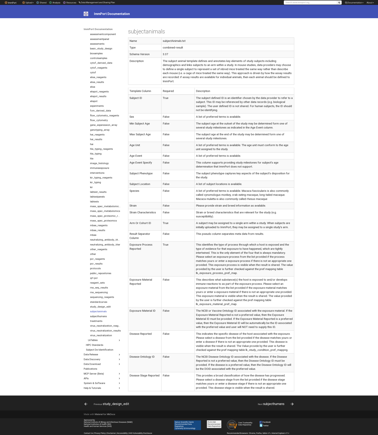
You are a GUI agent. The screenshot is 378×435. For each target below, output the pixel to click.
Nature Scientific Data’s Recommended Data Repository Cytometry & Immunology (185, 425)
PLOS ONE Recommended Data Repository (214, 424)
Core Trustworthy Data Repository (245, 424)
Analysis (56, 2)
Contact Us (88, 433)
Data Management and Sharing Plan (98, 2)
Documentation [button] (354, 2)
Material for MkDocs (105, 414)
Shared (43, 2)
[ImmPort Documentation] (86, 13)
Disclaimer (111, 433)
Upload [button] (28, 2)
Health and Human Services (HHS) (98, 426)
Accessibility (122, 433)
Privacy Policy (100, 433)
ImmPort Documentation (98, 29)
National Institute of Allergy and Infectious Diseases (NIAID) (108, 422)
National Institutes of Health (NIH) (97, 424)
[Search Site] (339, 2)
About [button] (369, 2)
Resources (71, 2)
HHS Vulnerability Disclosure (140, 433)
